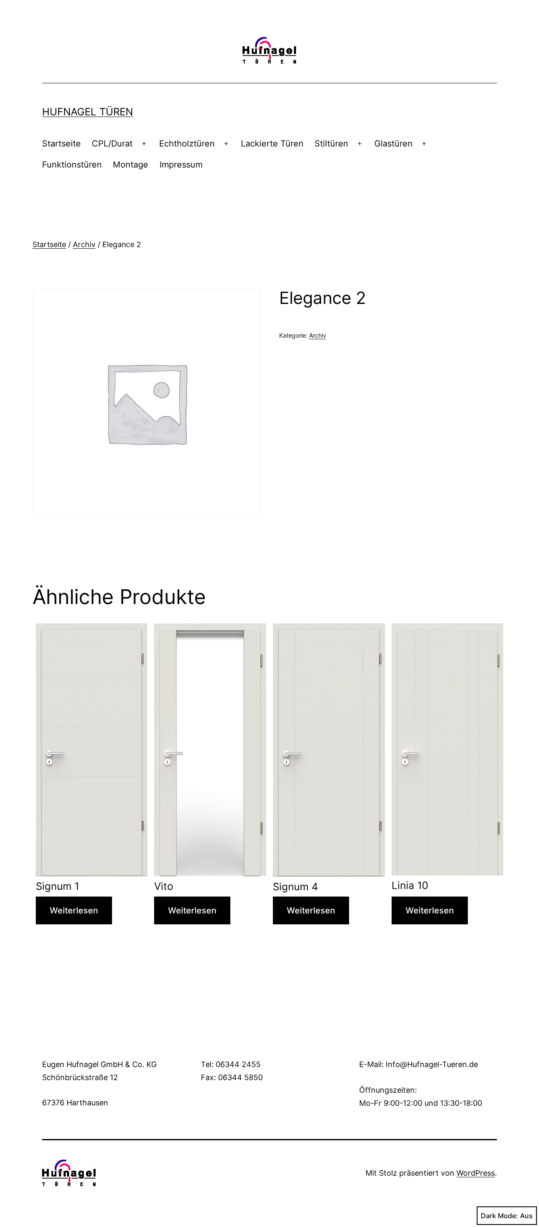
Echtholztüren (187, 143)
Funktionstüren (72, 165)
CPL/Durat (112, 143)
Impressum (181, 165)
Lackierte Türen (272, 143)
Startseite (61, 143)
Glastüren (393, 143)
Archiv (84, 244)
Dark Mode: (499, 1215)
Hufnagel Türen (87, 112)
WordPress (475, 1172)
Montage (130, 165)
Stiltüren (331, 143)
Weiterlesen (74, 910)
